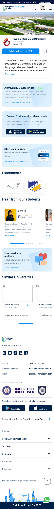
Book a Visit (45, 2)
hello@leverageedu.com (40, 369)
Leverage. (18, 481)
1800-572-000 (36, 363)
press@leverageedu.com (40, 374)
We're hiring (19, 7)
